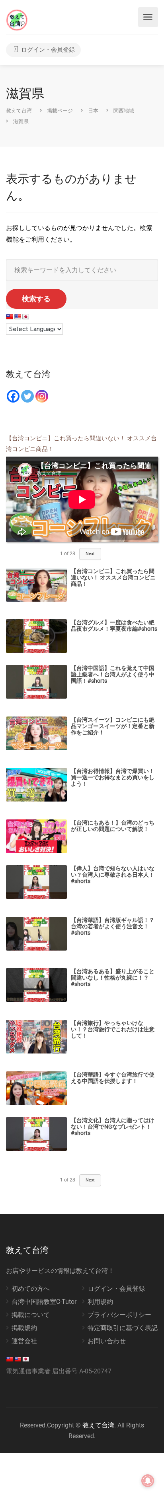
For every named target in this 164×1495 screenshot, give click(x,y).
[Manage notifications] (147, 1480)
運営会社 (24, 1341)
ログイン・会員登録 (47, 49)
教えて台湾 (98, 1425)
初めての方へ (31, 1288)
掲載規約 (24, 1328)
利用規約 (100, 1301)
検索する (36, 298)
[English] (17, 317)
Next (90, 553)
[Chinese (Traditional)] (9, 317)
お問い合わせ (107, 1341)
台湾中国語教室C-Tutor (44, 1301)
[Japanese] (25, 317)
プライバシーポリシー (119, 1315)
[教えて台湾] (17, 19)
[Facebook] (13, 396)
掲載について (31, 1315)
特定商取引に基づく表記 (123, 1328)
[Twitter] (27, 396)
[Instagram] (41, 396)
